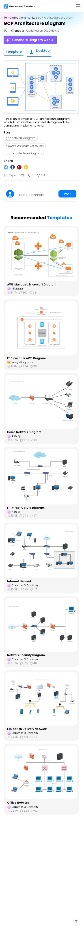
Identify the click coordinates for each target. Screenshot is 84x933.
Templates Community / (20, 17)
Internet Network (19, 581)
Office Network (18, 802)
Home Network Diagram (24, 432)
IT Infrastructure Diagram (26, 507)
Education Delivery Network (27, 729)
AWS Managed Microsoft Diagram (31, 284)
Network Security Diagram (26, 655)
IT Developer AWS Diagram (26, 358)
